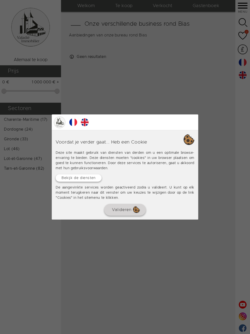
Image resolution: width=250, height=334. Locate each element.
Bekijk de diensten (79, 178)
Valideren (122, 210)
